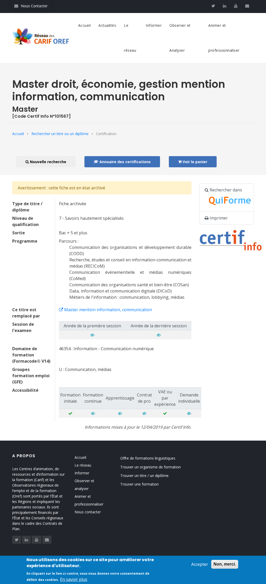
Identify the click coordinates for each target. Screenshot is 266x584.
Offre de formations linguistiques (147, 458)
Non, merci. (225, 564)
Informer (154, 25)
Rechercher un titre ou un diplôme (60, 133)
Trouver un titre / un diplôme (144, 475)
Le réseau (130, 38)
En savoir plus (73, 579)
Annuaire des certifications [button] (124, 161)
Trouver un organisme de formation (150, 466)
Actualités (107, 25)
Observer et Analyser (180, 38)
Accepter (199, 564)
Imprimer (218, 218)
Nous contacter (88, 511)
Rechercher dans (225, 190)
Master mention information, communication (107, 310)
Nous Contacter (31, 5)
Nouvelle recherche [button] (47, 161)
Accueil (84, 25)
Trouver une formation (139, 484)
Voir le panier (194, 161)
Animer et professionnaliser (224, 38)
